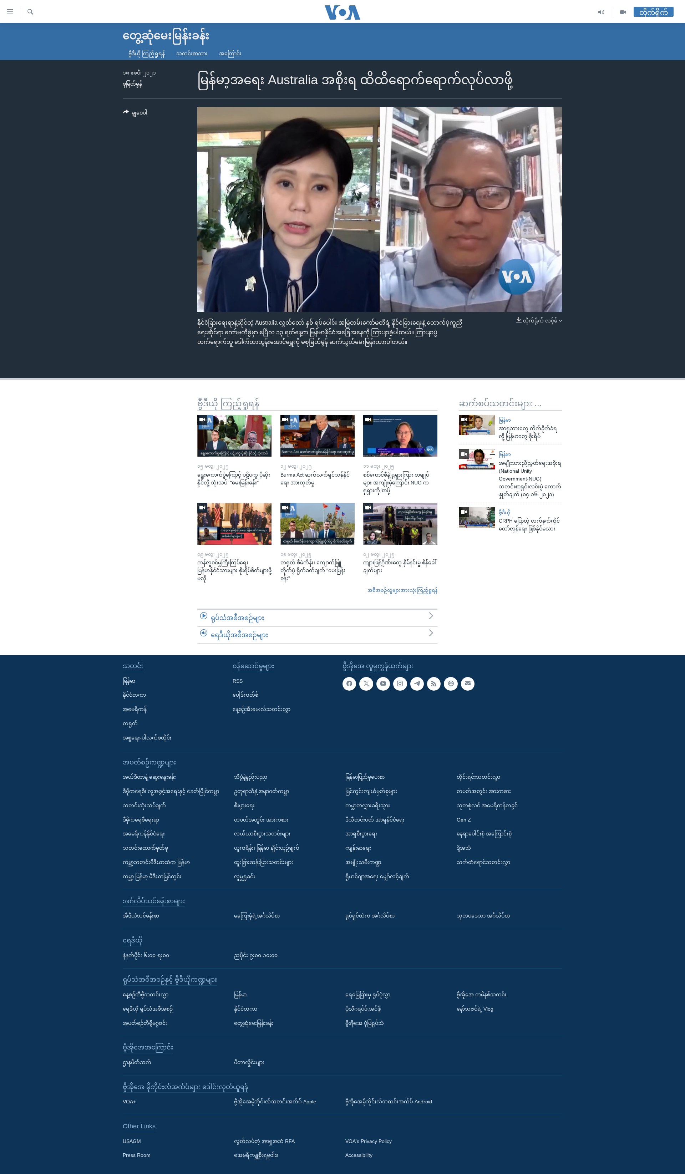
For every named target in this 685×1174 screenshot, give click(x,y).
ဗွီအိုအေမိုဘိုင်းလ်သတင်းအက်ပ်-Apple (275, 1101)
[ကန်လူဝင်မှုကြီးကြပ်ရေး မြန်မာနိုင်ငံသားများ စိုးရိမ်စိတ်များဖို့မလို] (234, 524)
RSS (238, 681)
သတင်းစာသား (192, 53)
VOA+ (129, 1101)
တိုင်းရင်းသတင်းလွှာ (478, 777)
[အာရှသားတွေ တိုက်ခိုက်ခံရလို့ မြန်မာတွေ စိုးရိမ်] (477, 425)
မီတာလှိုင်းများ (249, 1062)
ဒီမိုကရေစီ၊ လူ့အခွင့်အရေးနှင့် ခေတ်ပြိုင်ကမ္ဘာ (171, 791)
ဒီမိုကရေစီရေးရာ (141, 820)
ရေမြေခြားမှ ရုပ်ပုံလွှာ (367, 994)
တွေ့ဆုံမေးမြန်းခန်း (254, 1023)
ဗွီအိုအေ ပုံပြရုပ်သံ (364, 1023)
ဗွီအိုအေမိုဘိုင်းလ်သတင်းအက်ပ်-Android (388, 1101)
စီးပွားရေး (244, 805)
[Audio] (601, 12)
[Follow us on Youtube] (383, 684)
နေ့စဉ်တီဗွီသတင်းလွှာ (145, 994)
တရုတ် (130, 723)
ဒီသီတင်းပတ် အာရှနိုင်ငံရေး (375, 820)
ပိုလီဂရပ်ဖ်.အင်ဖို (363, 1009)
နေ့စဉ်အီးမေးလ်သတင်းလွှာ (261, 709)
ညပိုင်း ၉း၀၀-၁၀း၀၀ (256, 955)
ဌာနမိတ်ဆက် (137, 1062)
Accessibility (358, 1155)
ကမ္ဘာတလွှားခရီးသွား (367, 805)
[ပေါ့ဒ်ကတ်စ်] (450, 684)
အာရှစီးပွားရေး (361, 834)
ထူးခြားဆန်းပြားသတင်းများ (263, 862)
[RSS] (434, 684)
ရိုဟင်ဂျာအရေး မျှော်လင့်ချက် (377, 876)
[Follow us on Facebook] (349, 684)
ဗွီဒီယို (504, 512)
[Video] (623, 12)
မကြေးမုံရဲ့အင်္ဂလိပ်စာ (257, 916)
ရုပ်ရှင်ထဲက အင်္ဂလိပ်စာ (370, 916)
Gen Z (464, 820)
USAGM (132, 1141)
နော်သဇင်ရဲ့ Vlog (475, 1009)
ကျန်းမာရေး (358, 848)
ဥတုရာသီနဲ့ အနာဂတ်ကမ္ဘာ (261, 791)
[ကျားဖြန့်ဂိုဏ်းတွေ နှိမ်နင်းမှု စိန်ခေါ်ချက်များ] (400, 524)
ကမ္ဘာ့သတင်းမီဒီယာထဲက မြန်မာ (156, 862)
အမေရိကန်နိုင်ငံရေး (144, 834)
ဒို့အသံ (464, 848)
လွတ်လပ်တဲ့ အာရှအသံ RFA (264, 1141)
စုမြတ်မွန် (132, 84)
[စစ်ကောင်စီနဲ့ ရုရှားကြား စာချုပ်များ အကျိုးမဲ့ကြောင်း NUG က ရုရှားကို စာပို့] (400, 436)
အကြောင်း (230, 53)
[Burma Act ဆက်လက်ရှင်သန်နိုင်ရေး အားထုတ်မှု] (317, 436)
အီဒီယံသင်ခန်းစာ (141, 916)
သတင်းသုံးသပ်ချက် (144, 805)
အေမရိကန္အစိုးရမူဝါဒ (256, 1155)
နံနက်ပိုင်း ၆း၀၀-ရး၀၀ (146, 955)
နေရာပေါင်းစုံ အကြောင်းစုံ (484, 834)
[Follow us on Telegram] (417, 684)
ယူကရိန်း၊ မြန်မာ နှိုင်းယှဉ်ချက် (266, 848)
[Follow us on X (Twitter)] (366, 684)
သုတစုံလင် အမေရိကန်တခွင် (487, 805)
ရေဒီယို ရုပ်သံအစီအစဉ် (148, 1009)
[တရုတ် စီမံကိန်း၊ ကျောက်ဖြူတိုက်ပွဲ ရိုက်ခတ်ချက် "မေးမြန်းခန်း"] (317, 524)
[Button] (135, 114)
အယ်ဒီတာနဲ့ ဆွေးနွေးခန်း (149, 777)
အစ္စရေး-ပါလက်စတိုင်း (147, 738)
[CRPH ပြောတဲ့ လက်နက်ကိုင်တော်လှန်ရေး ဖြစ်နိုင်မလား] (477, 517)
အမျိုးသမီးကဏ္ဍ (363, 862)
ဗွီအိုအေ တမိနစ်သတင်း (482, 994)
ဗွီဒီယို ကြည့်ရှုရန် (146, 53)
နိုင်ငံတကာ (134, 695)
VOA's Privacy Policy (368, 1141)
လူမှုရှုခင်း (244, 876)
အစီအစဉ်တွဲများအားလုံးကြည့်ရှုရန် (402, 590)
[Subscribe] (468, 684)
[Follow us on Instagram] (400, 684)
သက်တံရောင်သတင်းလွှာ (483, 862)
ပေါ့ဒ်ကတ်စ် (245, 695)
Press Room (137, 1155)
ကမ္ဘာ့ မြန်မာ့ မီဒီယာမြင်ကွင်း (152, 876)
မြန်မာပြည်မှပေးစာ (365, 777)
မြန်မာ (505, 420)
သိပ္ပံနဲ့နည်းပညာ (250, 777)
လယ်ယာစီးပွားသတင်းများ (262, 834)
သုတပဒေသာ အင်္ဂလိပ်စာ (483, 916)
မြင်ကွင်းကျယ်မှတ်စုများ (371, 791)
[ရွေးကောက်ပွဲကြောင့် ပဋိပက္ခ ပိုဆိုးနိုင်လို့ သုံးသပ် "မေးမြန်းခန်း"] (234, 436)
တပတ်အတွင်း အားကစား (261, 820)
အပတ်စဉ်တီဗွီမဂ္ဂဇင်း (145, 1023)
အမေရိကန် (135, 709)
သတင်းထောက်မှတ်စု (145, 848)
